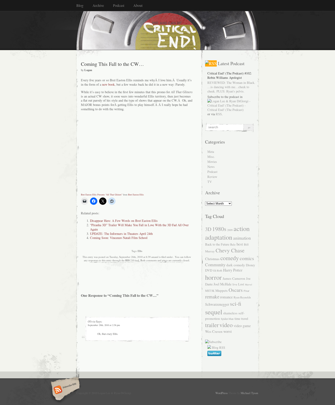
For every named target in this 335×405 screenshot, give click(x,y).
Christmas (212, 258)
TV (209, 181)
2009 (230, 230)
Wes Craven (213, 331)
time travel (241, 318)
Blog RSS (218, 347)
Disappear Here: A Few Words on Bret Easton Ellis (124, 220)
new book (108, 84)
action (242, 228)
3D (208, 229)
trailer (212, 325)
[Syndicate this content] (211, 63)
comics (247, 258)
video (226, 325)
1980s (219, 229)
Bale (233, 244)
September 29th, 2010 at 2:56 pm (104, 325)
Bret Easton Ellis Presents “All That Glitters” (101, 194)
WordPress (221, 393)
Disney (250, 265)
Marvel (248, 284)
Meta (210, 151)
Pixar (246, 290)
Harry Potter (232, 270)
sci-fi (235, 303)
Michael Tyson (249, 393)
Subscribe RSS (65, 390)
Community (215, 264)
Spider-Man (227, 318)
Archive (98, 5)
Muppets (221, 290)
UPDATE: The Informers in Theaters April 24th (121, 233)
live (234, 284)
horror (213, 277)
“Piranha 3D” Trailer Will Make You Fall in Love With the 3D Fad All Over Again (139, 227)
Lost (241, 284)
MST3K (209, 291)
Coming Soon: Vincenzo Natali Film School (118, 238)
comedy (229, 258)
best (240, 244)
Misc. (211, 156)
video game (242, 325)
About (137, 5)
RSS (219, 114)
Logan (88, 70)
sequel (213, 311)
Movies (212, 161)
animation (242, 238)
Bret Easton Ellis (136, 194)
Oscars (236, 289)
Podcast (118, 5)
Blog (79, 5)
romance (226, 297)
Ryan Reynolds (242, 297)
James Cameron (234, 278)
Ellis (140, 251)
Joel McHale (223, 284)
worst (227, 331)
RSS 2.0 (129, 260)
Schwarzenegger (217, 304)
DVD (208, 270)
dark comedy (235, 264)
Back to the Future (217, 244)
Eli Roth (217, 270)
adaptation (218, 237)
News (211, 166)
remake (212, 296)
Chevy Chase (230, 250)
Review (212, 176)
